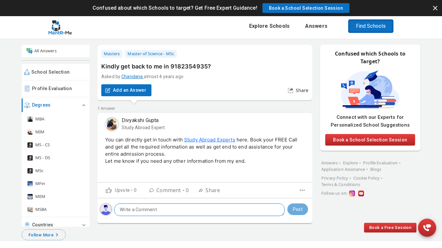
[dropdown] (302, 190)
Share (302, 90)
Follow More (41, 234)
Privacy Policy (334, 178)
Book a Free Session (390, 227)
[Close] (435, 8)
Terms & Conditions (340, 184)
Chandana (132, 76)
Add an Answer (129, 90)
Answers (329, 163)
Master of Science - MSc (150, 54)
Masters (112, 54)
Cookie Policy (366, 178)
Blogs (375, 169)
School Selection (50, 72)
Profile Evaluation (52, 88)
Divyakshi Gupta (140, 120)
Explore (350, 163)
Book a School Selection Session (370, 139)
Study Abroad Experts (209, 140)
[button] (305, 8)
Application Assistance (343, 169)
